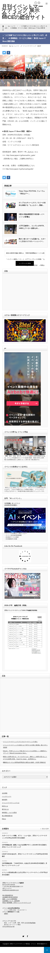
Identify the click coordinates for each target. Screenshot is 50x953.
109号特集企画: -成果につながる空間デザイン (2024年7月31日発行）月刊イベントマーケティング (25, 846)
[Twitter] (23, 936)
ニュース (16, 46)
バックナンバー (6, 796)
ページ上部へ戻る (47, 950)
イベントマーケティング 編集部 (32, 46)
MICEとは (5, 806)
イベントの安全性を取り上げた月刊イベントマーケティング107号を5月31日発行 (25, 874)
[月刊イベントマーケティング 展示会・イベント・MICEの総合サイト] (24, 12)
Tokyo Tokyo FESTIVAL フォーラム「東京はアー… (32, 192)
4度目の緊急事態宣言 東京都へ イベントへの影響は (31, 215)
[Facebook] (27, 936)
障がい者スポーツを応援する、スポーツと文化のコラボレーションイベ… (32, 240)
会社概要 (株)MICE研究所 (10, 897)
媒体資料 (4, 799)
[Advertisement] (21, 292)
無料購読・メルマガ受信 (9, 812)
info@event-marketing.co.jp (10, 890)
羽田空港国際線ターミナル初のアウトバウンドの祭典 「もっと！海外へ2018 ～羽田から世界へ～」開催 (35, 254)
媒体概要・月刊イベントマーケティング (19, 902)
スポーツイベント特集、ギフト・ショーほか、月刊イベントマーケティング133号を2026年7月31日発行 (24, 837)
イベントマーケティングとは (10, 803)
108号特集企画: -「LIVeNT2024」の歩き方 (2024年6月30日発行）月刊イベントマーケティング (24, 864)
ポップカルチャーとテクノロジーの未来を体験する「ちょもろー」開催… (32, 204)
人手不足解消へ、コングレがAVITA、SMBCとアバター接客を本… (32, 227)
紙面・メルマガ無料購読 (9, 899)
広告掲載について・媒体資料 (11, 900)
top (12, 46)
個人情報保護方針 (7, 815)
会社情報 (4, 793)
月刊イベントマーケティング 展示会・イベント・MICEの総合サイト (28, 943)
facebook (39, 2)
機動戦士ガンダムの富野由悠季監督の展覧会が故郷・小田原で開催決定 (24, 762)
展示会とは (5, 809)
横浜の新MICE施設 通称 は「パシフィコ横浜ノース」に (14, 254)
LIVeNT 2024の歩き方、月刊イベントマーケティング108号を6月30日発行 (25, 855)
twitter (35, 2)
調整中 (6, 913)
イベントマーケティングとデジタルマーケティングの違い (20, 741)
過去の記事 (45, 828)
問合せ (4, 819)
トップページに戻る (25, 263)
